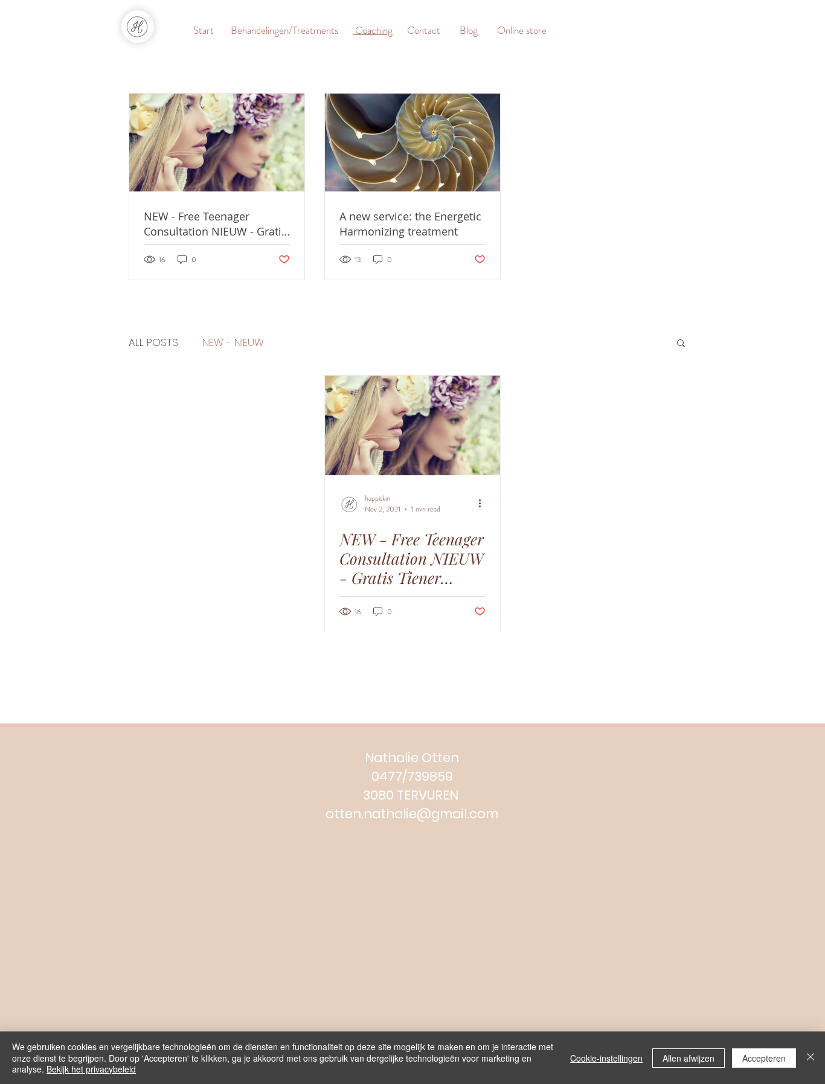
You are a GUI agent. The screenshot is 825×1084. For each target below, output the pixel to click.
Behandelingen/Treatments (283, 30)
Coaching (373, 30)
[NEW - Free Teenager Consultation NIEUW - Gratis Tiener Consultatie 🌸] (412, 425)
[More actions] (484, 503)
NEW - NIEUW (233, 342)
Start (204, 30)
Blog (469, 30)
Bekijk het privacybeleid (91, 1069)
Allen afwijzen (688, 1058)
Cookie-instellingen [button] (606, 1058)
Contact (423, 30)
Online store (513, 30)
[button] (681, 344)
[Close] (810, 1057)
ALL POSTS (153, 342)
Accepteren (764, 1058)
